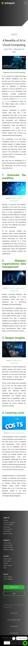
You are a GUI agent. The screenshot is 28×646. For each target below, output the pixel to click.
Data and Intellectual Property (14, 619)
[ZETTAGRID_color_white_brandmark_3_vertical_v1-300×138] (11, 3)
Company (5, 520)
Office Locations (7, 565)
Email (4, 567)
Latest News (6, 527)
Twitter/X (5, 563)
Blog (16, 49)
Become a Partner (8, 533)
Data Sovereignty (14, 626)
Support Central (7, 559)
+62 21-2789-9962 (7, 579)
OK (7, 642)
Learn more (14, 642)
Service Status (7, 561)
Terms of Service (14, 613)
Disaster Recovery (8, 547)
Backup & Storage (7, 545)
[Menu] (24, 3)
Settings (21, 642)
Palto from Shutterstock (16, 433)
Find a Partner (6, 531)
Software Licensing (8, 549)
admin (14, 52)
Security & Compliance (9, 522)
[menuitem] (24, 3)
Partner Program (7, 529)
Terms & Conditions (8, 524)
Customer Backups (14, 633)
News (19, 49)
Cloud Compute (7, 543)
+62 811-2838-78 (7, 577)
